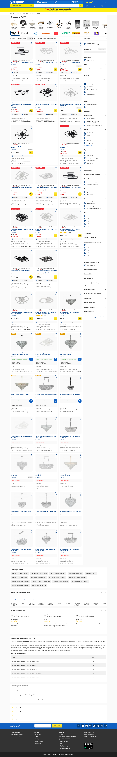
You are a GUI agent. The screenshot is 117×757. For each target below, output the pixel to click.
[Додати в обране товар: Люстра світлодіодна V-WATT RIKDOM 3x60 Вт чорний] (81, 168)
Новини (36, 736)
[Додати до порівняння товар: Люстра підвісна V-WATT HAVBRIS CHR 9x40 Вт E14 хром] (56, 532)
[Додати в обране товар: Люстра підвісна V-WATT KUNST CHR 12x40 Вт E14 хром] (56, 455)
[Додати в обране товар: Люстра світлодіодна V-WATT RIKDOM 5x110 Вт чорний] (32, 251)
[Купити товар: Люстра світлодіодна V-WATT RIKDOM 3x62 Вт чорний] (31, 235)
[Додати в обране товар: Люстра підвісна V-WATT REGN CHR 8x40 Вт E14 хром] (32, 530)
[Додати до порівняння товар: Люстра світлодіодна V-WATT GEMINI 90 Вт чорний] (32, 128)
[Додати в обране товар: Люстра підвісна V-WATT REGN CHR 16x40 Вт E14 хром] (81, 493)
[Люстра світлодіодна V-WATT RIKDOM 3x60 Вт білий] (46, 217)
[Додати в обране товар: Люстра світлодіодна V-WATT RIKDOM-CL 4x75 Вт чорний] (32, 85)
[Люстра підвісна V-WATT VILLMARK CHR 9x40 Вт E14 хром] (22, 500)
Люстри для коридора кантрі (58, 573)
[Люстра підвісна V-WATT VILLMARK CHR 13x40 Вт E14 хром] (46, 500)
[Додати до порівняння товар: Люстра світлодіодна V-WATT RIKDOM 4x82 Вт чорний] (32, 45)
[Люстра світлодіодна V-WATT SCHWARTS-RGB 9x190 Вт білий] (71, 92)
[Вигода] (89, 2)
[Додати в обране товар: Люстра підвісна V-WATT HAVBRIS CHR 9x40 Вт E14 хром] (56, 530)
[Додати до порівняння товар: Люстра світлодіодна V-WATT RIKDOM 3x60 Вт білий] (56, 212)
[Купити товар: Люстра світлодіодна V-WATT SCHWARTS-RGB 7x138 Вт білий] (31, 318)
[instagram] (86, 725)
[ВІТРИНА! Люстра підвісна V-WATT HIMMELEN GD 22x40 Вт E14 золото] (22, 383)
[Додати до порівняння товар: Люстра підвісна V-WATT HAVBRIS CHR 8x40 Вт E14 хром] (81, 532)
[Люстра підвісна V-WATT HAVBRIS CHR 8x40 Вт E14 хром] (71, 538)
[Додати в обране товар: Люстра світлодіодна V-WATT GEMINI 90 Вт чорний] (32, 126)
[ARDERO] (66, 33)
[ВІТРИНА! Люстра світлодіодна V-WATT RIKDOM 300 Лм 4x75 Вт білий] (46, 342)
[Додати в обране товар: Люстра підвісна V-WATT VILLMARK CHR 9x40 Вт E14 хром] (32, 493)
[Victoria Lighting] (35, 33)
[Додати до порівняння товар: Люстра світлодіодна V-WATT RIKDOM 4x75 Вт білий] (56, 45)
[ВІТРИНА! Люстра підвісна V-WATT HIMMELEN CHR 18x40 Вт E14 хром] (22, 342)
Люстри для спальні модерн (61, 581)
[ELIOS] (86, 33)
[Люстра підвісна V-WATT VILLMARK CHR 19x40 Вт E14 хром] (71, 425)
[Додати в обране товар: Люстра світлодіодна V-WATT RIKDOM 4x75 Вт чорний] (81, 126)
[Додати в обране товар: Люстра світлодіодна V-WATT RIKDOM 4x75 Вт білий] (56, 43)
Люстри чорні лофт (90, 573)
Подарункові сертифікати (65, 745)
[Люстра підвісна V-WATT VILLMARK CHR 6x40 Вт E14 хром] (71, 383)
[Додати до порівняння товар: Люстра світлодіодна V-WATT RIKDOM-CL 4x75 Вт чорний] (32, 87)
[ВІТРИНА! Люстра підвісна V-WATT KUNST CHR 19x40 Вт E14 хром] (71, 342)
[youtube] (82, 725)
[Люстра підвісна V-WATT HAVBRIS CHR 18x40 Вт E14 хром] (71, 300)
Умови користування (89, 734)
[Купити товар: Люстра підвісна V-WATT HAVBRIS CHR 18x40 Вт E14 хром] (80, 318)
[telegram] (98, 725)
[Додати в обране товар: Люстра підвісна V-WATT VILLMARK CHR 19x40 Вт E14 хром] (81, 417)
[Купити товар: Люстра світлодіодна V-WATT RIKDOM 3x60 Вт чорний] (80, 194)
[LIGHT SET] (56, 33)
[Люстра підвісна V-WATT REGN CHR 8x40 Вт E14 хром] (22, 538)
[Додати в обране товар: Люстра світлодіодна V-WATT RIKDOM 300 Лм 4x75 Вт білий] (32, 417)
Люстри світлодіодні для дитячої (20, 581)
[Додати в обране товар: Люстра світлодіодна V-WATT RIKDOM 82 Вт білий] (81, 43)
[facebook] (78, 725)
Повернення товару (64, 739)
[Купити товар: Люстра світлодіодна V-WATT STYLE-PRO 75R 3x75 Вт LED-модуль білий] (55, 318)
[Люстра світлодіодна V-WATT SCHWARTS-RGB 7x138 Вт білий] (22, 300)
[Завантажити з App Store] (88, 744)
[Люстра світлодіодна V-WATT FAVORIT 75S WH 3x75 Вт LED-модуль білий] (46, 175)
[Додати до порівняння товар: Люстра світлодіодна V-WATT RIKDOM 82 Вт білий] (81, 45)
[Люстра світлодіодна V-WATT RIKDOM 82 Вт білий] (71, 51)
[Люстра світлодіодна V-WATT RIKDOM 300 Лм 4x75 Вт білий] (22, 425)
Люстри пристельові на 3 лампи (20, 585)
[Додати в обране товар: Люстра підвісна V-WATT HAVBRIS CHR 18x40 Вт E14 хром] (81, 292)
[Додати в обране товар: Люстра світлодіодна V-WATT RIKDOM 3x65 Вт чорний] (56, 85)
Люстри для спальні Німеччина (57, 577)
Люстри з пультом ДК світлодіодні (41, 581)
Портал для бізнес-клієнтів (90, 736)
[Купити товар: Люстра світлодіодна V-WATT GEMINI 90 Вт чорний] (31, 152)
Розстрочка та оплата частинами (67, 736)
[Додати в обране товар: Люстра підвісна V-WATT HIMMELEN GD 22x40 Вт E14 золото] (81, 455)
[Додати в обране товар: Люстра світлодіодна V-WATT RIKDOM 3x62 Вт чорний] (32, 209)
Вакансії (36, 739)
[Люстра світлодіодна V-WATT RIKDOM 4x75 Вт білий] (46, 51)
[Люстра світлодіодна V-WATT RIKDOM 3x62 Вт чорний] (22, 217)
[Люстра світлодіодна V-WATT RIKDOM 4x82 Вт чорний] (22, 51)
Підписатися (57, 725)
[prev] (102, 592)
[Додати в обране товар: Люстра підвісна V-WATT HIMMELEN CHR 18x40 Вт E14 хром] (56, 417)
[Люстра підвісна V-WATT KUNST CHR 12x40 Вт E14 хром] (46, 463)
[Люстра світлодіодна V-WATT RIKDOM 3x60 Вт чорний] (71, 175)
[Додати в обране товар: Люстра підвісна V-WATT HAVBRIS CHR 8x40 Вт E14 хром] (81, 530)
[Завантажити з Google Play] (88, 747)
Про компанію (38, 734)
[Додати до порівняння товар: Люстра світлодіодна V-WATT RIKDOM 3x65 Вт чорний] (56, 87)
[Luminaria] (46, 33)
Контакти (36, 738)
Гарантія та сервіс (63, 741)
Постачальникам (38, 741)
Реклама (36, 745)
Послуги (61, 743)
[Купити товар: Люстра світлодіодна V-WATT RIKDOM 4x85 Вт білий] (31, 194)
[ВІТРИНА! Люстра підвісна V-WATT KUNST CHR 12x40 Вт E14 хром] (46, 383)
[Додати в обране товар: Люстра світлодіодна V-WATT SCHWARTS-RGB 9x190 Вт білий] (81, 85)
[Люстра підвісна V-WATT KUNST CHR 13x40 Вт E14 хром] (22, 463)
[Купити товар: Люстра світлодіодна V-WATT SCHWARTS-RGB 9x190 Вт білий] (80, 110)
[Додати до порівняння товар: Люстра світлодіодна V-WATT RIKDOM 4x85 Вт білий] (32, 170)
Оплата (61, 734)
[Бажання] (94, 6)
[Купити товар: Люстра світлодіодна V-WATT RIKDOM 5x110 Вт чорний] (31, 277)
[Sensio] (25, 33)
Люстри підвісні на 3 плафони (39, 573)
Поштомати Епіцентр (64, 748)
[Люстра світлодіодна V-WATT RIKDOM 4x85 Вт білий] (22, 175)
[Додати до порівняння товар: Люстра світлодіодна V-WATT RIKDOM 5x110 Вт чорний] (32, 253)
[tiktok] (94, 725)
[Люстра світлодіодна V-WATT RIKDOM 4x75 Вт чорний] (71, 134)
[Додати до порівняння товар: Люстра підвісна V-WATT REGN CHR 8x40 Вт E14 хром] (32, 532)
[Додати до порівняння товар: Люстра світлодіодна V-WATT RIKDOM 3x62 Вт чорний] (32, 212)
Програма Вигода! (63, 746)
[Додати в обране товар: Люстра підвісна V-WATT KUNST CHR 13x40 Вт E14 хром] (32, 455)
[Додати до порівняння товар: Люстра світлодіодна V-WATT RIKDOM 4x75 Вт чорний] (81, 128)
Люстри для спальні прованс (19, 577)
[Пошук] (81, 5)
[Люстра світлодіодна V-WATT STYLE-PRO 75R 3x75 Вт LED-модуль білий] (46, 300)
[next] (105, 592)
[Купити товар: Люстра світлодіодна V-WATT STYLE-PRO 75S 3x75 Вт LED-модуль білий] (80, 235)
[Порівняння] (87, 6)
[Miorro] (96, 33)
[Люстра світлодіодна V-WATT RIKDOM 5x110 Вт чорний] (22, 258)
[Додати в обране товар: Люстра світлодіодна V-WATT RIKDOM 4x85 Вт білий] (32, 168)
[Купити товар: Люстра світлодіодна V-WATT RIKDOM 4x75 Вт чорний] (80, 152)
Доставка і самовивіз (64, 738)
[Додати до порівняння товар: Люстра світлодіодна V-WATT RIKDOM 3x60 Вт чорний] (81, 170)
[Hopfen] (76, 33)
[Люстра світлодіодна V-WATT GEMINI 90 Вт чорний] (22, 134)
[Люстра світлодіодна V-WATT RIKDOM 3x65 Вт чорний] (46, 92)
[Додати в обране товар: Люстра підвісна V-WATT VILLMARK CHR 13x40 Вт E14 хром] (56, 493)
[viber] (90, 725)
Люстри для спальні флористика (77, 577)
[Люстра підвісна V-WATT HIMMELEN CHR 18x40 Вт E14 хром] (46, 425)
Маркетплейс (37, 743)
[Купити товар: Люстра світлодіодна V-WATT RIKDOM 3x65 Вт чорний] (55, 110)
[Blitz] (107, 33)
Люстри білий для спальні (39, 585)
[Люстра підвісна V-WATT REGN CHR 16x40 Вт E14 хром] (71, 500)
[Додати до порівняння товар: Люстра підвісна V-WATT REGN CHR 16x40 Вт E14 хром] (81, 495)
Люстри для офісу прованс (75, 573)
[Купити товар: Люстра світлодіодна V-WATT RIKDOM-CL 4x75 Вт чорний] (31, 110)
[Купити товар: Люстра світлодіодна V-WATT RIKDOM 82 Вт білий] (80, 69)
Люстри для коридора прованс (20, 573)
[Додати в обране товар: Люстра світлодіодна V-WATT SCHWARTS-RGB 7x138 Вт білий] (32, 292)
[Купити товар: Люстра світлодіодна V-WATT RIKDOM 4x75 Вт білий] (55, 69)
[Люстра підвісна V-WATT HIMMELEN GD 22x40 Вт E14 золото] (71, 463)
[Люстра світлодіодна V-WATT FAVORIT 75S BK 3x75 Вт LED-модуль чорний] (46, 258)
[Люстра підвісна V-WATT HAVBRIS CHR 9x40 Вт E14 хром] (46, 538)
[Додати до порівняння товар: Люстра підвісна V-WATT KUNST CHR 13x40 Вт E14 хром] (32, 457)
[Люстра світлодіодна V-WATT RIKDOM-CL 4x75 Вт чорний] (22, 92)
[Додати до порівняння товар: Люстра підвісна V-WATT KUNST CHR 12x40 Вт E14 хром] (56, 457)
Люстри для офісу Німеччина (38, 577)
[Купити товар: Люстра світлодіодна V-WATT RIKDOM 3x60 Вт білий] (55, 235)
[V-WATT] (15, 33)
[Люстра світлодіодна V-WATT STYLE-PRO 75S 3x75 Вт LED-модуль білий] (71, 217)
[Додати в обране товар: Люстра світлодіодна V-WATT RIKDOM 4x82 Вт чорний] (32, 43)
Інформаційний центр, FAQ (16, 734)
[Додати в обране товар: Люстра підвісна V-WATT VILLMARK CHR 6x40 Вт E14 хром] (81, 376)
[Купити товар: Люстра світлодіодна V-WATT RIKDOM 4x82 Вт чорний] (31, 69)
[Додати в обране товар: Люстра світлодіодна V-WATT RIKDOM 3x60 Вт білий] (56, 209)
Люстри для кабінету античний (80, 581)
